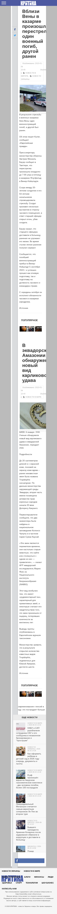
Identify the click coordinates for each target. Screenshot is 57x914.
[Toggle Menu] (3, 2)
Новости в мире (33, 397)
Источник (23, 308)
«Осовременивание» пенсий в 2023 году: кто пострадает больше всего (28, 709)
